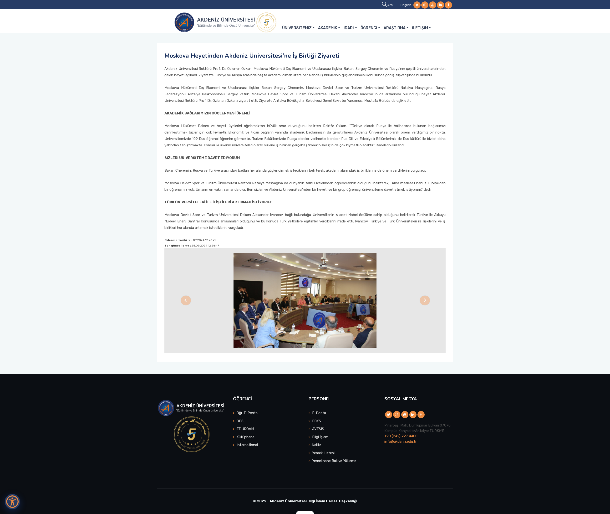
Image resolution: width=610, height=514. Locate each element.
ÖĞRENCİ (369, 28)
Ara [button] (390, 5)
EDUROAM (245, 429)
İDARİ (349, 28)
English (406, 5)
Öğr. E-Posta (247, 413)
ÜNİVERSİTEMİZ (297, 28)
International (247, 445)
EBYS (316, 421)
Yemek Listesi (323, 453)
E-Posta (319, 413)
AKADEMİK (327, 28)
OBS (240, 421)
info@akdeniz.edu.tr (400, 441)
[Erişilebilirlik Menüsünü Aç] (12, 501)
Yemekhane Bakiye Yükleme (334, 461)
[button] (185, 300)
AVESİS (318, 429)
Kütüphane (245, 437)
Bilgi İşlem (320, 437)
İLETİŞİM (420, 28)
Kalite (316, 445)
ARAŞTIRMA (395, 28)
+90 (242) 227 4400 (400, 436)
